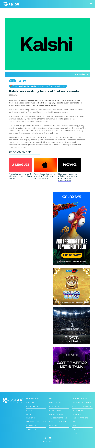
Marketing (30, 418)
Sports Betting (32, 406)
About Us (76, 429)
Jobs (74, 425)
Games (29, 410)
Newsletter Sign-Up (57, 422)
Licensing (53, 425)
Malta (75, 422)
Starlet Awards (79, 399)
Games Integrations (58, 418)
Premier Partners (80, 418)
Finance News (55, 403)
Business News (32, 399)
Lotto (29, 414)
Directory (77, 414)
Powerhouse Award (81, 403)
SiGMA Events (31, 429)
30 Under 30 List (79, 410)
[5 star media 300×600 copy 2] (71, 193)
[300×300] (71, 269)
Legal (12, 81)
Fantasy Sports (56, 414)
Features (30, 403)
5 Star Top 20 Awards (81, 406)
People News (55, 410)
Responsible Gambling (36, 422)
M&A (51, 399)
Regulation (54, 406)
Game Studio (31, 425)
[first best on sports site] (71, 308)
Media (75, 433)
